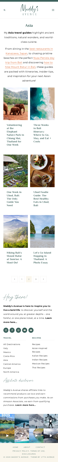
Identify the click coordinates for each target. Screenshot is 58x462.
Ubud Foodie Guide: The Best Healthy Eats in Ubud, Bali (41, 199)
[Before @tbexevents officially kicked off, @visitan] (51, 421)
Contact (40, 447)
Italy (5, 348)
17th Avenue (47, 457)
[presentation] (15, 104)
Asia (5, 360)
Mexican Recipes (40, 363)
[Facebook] (12, 330)
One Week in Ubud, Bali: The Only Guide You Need (14, 199)
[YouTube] (24, 330)
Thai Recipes (38, 367)
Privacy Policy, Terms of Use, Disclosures (29, 452)
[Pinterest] (18, 330)
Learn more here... (25, 405)
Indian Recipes (39, 359)
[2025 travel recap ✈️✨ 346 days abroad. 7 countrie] (7, 421)
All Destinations (11, 344)
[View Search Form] (4, 10)
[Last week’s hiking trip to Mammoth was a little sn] (51, 435)
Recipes (36, 344)
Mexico (7, 352)
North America (11, 372)
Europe (7, 368)
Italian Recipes (39, 355)
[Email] (31, 330)
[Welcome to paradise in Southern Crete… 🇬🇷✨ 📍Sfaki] (21, 435)
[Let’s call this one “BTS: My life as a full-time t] (36, 435)
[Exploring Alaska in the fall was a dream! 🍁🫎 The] (7, 435)
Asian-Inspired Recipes (39, 350)
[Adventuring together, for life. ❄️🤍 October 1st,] (36, 421)
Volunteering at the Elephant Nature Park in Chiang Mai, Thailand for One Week (15, 135)
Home (15, 447)
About (27, 447)
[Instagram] (5, 330)
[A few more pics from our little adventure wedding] (21, 421)
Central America (11, 364)
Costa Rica (9, 356)
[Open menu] (53, 10)
